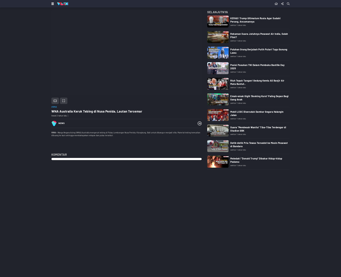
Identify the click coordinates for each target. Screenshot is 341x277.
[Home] (63, 3)
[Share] (282, 3)
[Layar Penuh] (63, 101)
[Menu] (52, 3)
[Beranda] (276, 3)
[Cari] (288, 3)
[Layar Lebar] (55, 101)
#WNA (54, 107)
